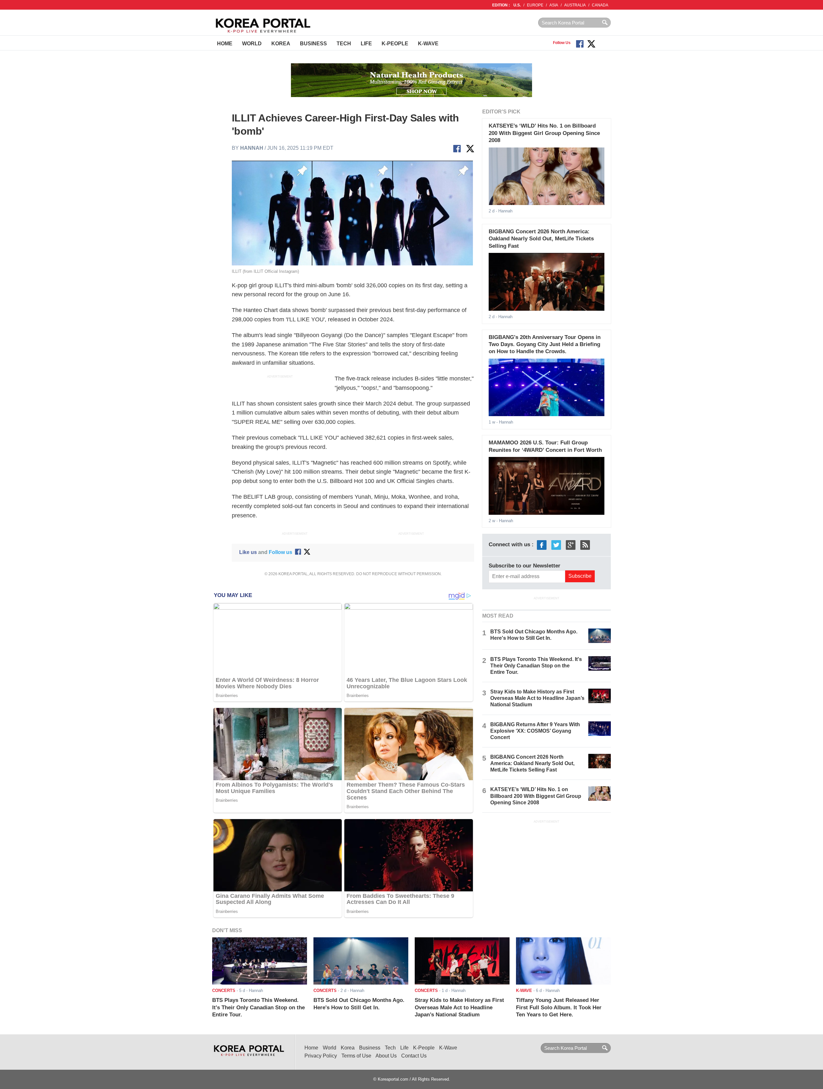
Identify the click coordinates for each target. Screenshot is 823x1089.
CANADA (600, 5)
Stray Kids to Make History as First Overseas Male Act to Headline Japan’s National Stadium (537, 698)
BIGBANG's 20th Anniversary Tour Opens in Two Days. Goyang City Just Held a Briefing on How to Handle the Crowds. (545, 344)
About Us (386, 1055)
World (252, 43)
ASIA (553, 5)
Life (366, 43)
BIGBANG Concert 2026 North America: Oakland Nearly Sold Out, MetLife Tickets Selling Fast (541, 238)
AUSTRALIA (575, 5)
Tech (344, 43)
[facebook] (541, 545)
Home (224, 43)
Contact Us (414, 1055)
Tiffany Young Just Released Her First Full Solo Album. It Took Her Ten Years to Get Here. (558, 1007)
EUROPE (535, 5)
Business (313, 43)
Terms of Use (356, 1055)
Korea (280, 43)
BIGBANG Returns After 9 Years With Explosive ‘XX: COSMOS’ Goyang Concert (535, 731)
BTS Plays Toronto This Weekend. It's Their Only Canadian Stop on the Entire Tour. (536, 665)
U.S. (517, 5)
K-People (395, 43)
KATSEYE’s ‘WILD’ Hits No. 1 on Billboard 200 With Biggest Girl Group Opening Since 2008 (544, 133)
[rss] (585, 545)
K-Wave (428, 43)
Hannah (251, 148)
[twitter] (556, 545)
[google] (570, 545)
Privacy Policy (320, 1055)
